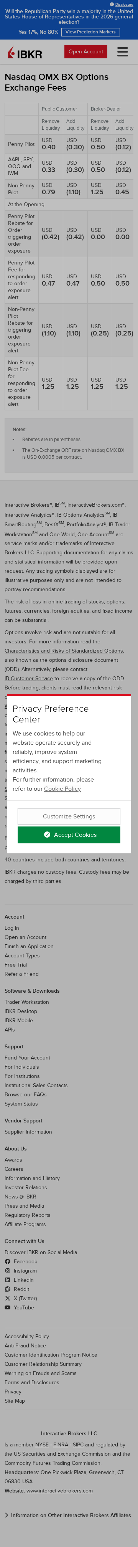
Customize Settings (69, 816)
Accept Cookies (75, 835)
